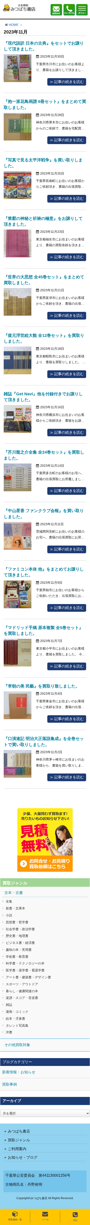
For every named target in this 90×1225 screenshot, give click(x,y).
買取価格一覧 (15, 1219)
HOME (13, 25)
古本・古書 (13, 893)
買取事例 (9, 1084)
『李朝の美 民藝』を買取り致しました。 (42, 686)
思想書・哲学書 (17, 922)
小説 (9, 915)
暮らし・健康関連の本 (22, 991)
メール (45, 1219)
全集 (9, 901)
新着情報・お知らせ (18, 1072)
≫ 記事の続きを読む (67, 82)
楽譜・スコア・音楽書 (22, 998)
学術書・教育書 (17, 956)
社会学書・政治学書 (20, 929)
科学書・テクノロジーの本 (25, 963)
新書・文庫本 (15, 908)
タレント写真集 (17, 1025)
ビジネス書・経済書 (20, 943)
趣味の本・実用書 (19, 950)
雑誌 (9, 1005)
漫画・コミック (17, 1011)
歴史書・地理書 (17, 936)
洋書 (9, 1032)
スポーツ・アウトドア (22, 984)
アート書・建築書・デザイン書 (28, 977)
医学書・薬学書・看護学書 (25, 970)
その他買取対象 (17, 1045)
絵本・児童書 (15, 1018)
